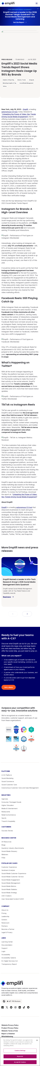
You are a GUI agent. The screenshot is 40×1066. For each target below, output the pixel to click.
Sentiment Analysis (8, 870)
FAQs (3, 858)
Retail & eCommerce (8, 815)
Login (3, 951)
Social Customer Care (9, 785)
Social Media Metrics (8, 886)
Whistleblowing (7, 1036)
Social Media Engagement (10, 880)
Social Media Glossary (9, 851)
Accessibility (5, 955)
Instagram (31, 80)
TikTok (5, 86)
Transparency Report (9, 964)
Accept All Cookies (20, 1062)
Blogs (3, 845)
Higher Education (7, 805)
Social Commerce (7, 781)
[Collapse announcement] (38, 9)
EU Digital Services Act (9, 961)
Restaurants (5, 812)
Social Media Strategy (9, 893)
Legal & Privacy (6, 932)
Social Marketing (7, 778)
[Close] (37, 1040)
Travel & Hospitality (8, 821)
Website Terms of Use (9, 1031)
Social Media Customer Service (12, 877)
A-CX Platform (6, 775)
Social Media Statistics (9, 889)
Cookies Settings (20, 1050)
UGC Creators (6, 896)
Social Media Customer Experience (13, 873)
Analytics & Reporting (8, 80)
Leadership (5, 916)
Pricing (3, 913)
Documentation (6, 945)
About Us (4, 910)
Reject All (20, 1056)
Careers (4, 920)
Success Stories (7, 831)
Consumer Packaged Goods (11, 802)
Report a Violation (8, 1034)
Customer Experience (9, 867)
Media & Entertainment (9, 808)
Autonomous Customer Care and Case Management (20, 788)
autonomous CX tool (9, 112)
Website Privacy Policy (10, 1025)
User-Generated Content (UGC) (12, 899)
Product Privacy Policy (9, 1028)
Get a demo (8, 687)
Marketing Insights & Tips (9, 83)
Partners (4, 926)
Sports (3, 818)
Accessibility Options (8, 958)
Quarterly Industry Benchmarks (12, 848)
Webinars (4, 854)
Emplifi (25, 109)
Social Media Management (26, 83)
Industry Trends (21, 80)
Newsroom (5, 923)
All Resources (6, 842)
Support (4, 948)
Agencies (4, 799)
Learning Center (7, 942)
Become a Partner (7, 929)
